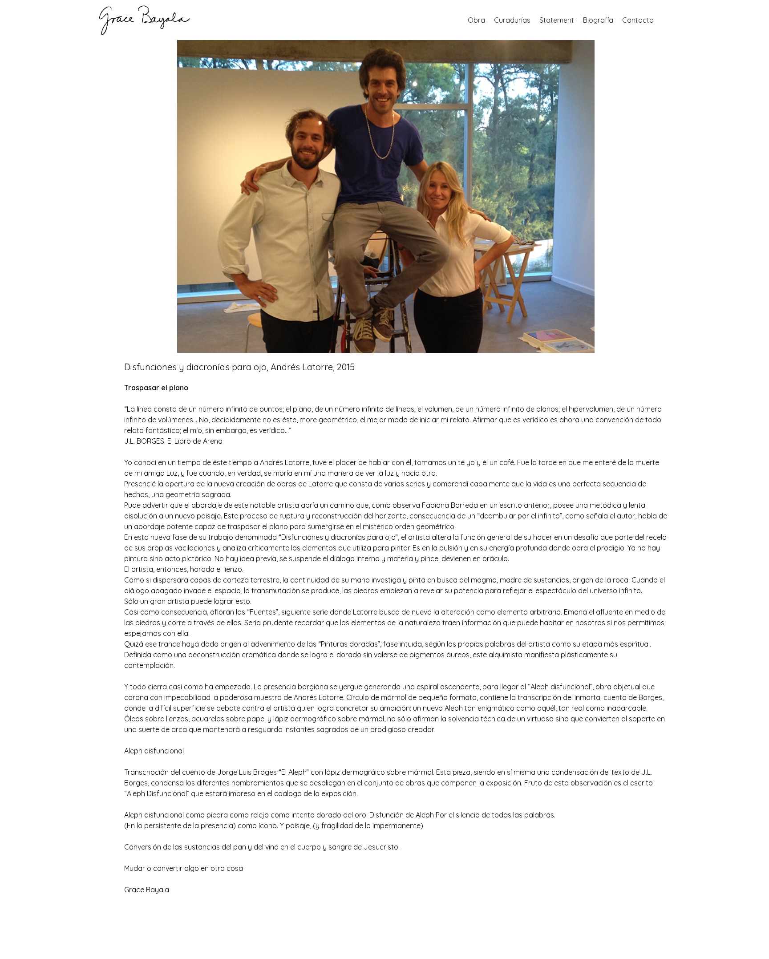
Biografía (598, 20)
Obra (476, 20)
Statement (556, 20)
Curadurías (512, 20)
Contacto (638, 20)
